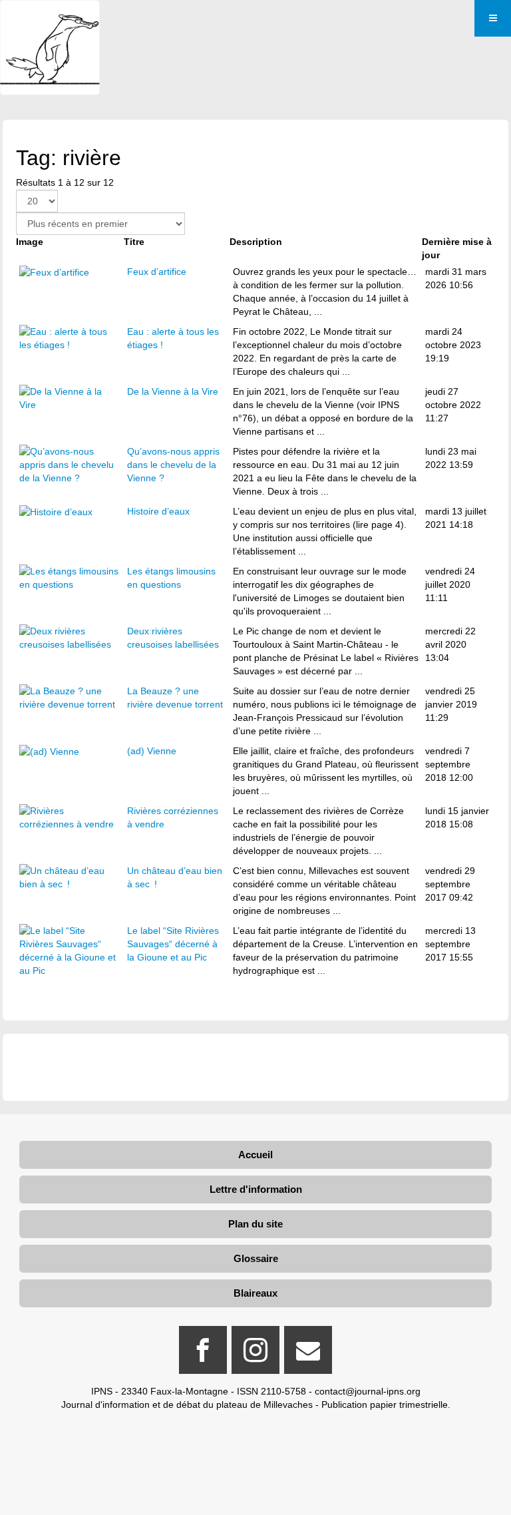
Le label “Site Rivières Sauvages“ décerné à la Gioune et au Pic (173, 944)
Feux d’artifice (156, 271)
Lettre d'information (256, 1189)
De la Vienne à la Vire (172, 391)
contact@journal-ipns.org (368, 1391)
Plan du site (255, 1223)
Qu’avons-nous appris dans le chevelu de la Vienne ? (173, 464)
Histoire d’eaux (158, 511)
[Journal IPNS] (50, 18)
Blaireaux (255, 1293)
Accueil (255, 1154)
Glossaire (256, 1258)
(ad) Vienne (151, 751)
